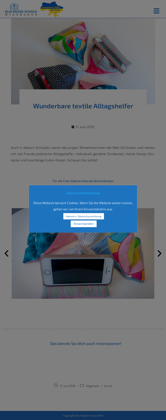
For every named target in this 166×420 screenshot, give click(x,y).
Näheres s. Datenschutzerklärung (83, 216)
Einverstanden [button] (84, 223)
